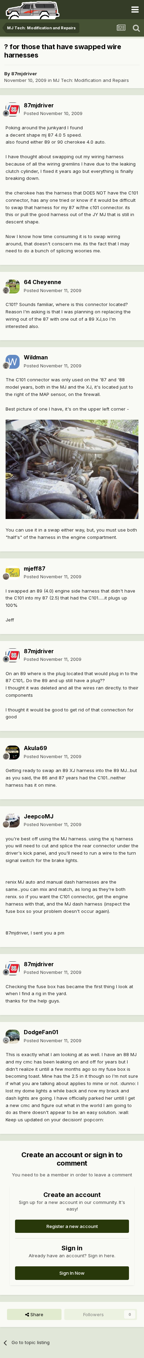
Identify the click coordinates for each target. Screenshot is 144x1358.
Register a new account (72, 1226)
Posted (53, 113)
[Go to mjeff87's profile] (13, 573)
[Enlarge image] (72, 469)
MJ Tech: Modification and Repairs (91, 80)
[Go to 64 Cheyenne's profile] (13, 286)
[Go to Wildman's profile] (13, 362)
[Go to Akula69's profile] (13, 753)
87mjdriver (24, 73)
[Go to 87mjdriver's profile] (13, 109)
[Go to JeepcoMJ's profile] (13, 820)
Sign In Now (72, 1273)
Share (36, 1314)
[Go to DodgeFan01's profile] (13, 1037)
